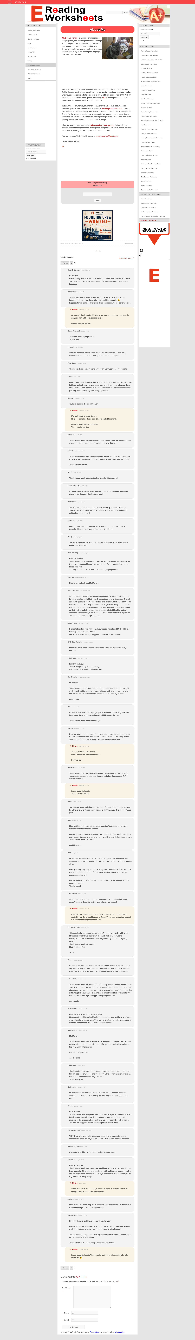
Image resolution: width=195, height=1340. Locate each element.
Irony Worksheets (146, 94)
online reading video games (101, 125)
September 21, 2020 (79, 728)
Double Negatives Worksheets (150, 212)
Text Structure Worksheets (149, 177)
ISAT (105, 98)
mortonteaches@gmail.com (107, 136)
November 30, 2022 (79, 398)
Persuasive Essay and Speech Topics (152, 120)
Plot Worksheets (146, 125)
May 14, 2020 (77, 820)
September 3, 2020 (80, 767)
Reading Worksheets (34, 30)
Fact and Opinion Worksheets (150, 73)
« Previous (65, 263)
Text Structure (32, 56)
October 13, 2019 (81, 979)
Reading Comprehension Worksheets (152, 138)
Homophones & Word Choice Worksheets (153, 216)
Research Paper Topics (148, 142)
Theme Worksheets (147, 185)
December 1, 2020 (83, 623)
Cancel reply (83, 1277)
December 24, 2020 (85, 590)
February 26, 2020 (84, 927)
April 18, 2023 (79, 347)
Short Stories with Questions (149, 155)
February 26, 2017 (79, 1160)
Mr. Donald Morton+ (70, 38)
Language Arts (32, 48)
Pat (76, 1277)
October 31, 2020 (76, 707)
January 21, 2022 (78, 537)
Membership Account (34, 74)
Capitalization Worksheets (148, 203)
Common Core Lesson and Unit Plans (152, 60)
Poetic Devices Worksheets (149, 129)
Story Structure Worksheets (149, 168)
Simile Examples (146, 159)
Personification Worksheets (149, 116)
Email (66, 1320)
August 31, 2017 (87, 1130)
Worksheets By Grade (34, 69)
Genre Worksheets (146, 68)
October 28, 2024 (85, 270)
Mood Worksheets (146, 199)
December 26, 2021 (84, 553)
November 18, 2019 (77, 960)
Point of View (31, 52)
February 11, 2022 (77, 520)
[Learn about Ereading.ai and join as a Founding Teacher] (97, 225)
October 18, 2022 (77, 434)
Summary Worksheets (147, 172)
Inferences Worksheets (148, 90)
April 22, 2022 (84, 485)
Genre (29, 43)
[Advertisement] (35, 111)
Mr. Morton (73, 309)
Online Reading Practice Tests (150, 112)
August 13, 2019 (83, 1030)
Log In (29, 78)
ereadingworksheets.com (112, 109)
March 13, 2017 (83, 1183)
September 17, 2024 (84, 309)
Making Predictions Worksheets (150, 103)
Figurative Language (33, 39)
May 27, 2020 (77, 801)
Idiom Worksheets (146, 86)
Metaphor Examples (147, 107)
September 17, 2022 (80, 451)
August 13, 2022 (77, 472)
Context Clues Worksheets (149, 64)
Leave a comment (125, 258)
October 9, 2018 (78, 1106)
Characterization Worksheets (149, 55)
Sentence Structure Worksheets (150, 146)
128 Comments (129, 243)
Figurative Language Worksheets (150, 81)
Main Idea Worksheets (147, 99)
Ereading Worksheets (34, 65)
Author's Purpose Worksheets (150, 51)
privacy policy (120, 1332)
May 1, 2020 (76, 853)
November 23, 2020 (83, 658)
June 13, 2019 (80, 1065)
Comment (66, 1289)
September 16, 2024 (80, 291)
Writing (30, 61)
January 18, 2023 (76, 376)
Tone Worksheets (146, 181)
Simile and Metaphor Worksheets (151, 164)
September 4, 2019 (83, 1008)
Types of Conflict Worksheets (149, 190)
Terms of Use (94, 1332)
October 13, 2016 (83, 1249)
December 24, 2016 (78, 1199)
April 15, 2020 (82, 893)
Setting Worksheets (147, 151)
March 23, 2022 (81, 502)
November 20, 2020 (85, 677)
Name (66, 1313)
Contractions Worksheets (148, 207)
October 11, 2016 (83, 1215)
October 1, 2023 (85, 331)
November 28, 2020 (88, 642)
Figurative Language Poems (149, 77)
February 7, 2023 (81, 363)
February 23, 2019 (81, 1087)
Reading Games (32, 34)
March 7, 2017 (83, 1146)
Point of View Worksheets (148, 133)
